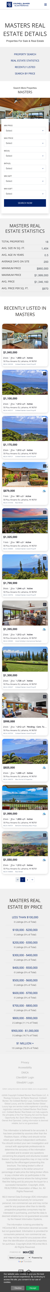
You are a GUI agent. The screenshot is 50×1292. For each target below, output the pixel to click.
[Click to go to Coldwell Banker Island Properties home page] (23, 4)
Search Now (25, 202)
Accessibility (25, 1067)
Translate (27, 1261)
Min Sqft (8, 176)
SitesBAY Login (25, 1082)
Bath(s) (7, 163)
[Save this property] (45, 327)
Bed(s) (7, 150)
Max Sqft (8, 188)
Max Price (8, 138)
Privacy (25, 1062)
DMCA (25, 1072)
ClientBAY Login (25, 1077)
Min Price (8, 125)
